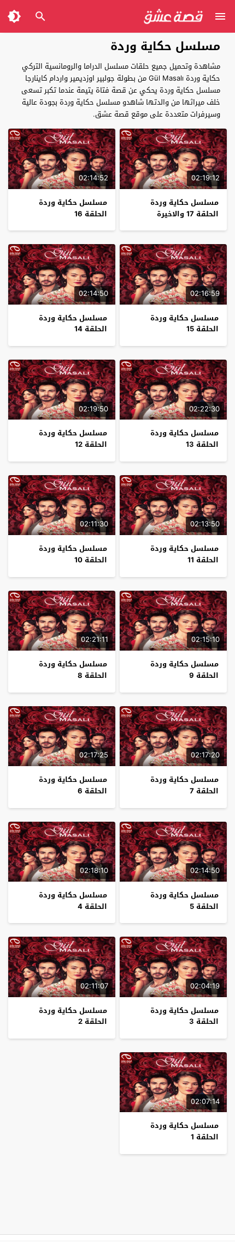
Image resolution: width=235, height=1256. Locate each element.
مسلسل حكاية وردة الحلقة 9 (184, 669)
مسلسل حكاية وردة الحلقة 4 (73, 900)
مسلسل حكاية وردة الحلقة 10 (73, 554)
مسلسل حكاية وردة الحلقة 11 (184, 554)
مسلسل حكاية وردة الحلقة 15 (184, 323)
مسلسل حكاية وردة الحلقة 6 (73, 785)
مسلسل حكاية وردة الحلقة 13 (184, 438)
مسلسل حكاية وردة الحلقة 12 (73, 438)
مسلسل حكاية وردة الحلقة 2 (73, 1016)
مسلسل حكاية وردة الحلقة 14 (73, 323)
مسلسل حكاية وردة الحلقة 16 (73, 208)
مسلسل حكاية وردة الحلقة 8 (73, 669)
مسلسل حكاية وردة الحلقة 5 (184, 900)
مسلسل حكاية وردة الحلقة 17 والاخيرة (184, 208)
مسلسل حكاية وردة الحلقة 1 (184, 1131)
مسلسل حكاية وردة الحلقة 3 (184, 1016)
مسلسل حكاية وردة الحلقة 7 (184, 785)
